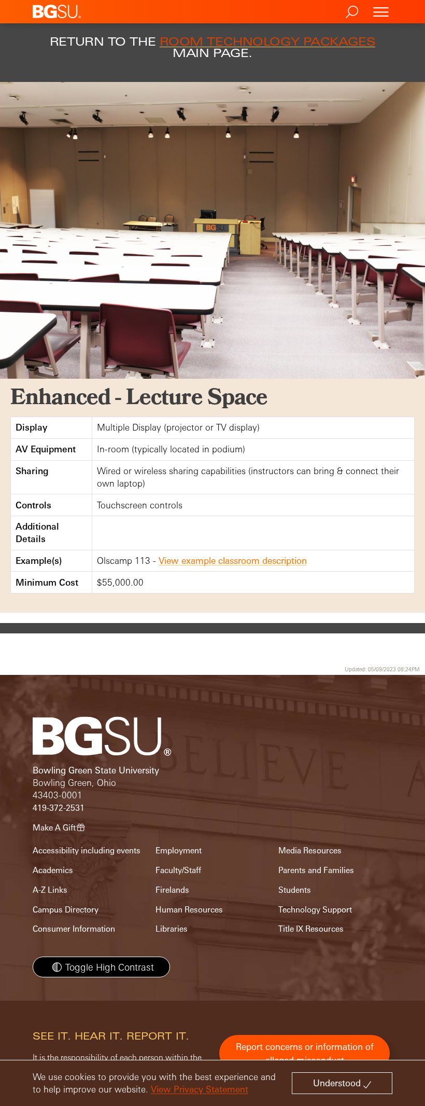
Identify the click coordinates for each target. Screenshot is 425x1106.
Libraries (171, 929)
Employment (178, 850)
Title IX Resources (311, 929)
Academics (53, 870)
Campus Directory (65, 910)
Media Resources (310, 850)
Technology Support (315, 910)
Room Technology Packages (267, 41)
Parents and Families (316, 870)
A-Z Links (50, 890)
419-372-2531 (58, 808)
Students (294, 890)
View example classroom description (233, 560)
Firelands (172, 890)
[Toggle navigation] (381, 11)
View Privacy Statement (199, 1089)
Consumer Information (74, 929)
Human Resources (189, 910)
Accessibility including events (86, 850)
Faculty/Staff (178, 870)
